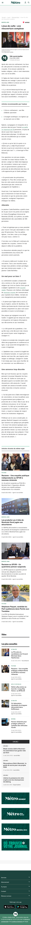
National (13, 719)
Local (8, 17)
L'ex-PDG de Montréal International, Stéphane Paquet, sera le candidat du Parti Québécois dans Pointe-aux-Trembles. (15, 616)
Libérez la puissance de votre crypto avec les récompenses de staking (13, 780)
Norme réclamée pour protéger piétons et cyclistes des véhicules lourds (19, 724)
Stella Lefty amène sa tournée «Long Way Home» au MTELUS (18, 689)
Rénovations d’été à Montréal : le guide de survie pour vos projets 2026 (14, 765)
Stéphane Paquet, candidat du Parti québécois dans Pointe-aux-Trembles (15, 608)
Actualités (14, 649)
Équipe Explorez (17, 784)
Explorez (15, 742)
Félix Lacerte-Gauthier (16, 56)
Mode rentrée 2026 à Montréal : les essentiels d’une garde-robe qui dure (14, 751)
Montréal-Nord (15, 17)
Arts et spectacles (16, 684)
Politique (4, 472)
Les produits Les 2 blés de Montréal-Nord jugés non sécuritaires (13, 522)
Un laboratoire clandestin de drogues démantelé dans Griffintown (19, 706)
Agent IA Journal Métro (18, 492)
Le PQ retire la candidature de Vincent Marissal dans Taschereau (19, 655)
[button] (2, 2)
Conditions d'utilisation (17, 921)
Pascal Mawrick (25, 660)
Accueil (4, 17)
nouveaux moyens (10, 292)
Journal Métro (17, 755)
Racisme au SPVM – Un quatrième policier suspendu (14, 565)
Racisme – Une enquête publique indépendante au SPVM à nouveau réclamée (15, 477)
